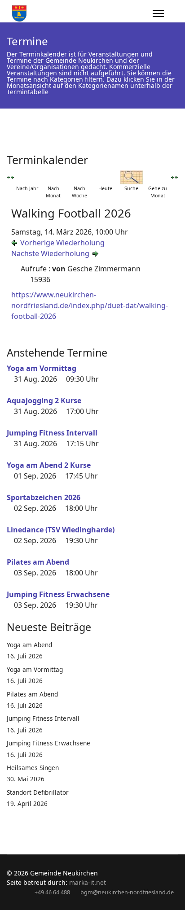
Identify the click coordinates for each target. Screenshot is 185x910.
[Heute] (105, 177)
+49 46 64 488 (52, 892)
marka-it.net (87, 882)
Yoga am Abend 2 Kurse (49, 465)
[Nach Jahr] (27, 177)
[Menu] (158, 13)
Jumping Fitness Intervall (52, 433)
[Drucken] (175, 156)
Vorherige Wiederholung (62, 243)
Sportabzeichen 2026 (43, 497)
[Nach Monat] (53, 177)
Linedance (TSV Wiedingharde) (61, 530)
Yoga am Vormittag (41, 368)
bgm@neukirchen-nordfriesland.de (127, 892)
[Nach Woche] (79, 177)
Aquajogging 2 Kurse (44, 400)
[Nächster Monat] (176, 177)
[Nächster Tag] (172, 177)
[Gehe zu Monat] (157, 177)
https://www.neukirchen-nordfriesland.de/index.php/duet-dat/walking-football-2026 (89, 305)
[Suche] (131, 177)
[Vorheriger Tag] (12, 177)
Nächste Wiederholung (50, 253)
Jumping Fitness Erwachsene (58, 594)
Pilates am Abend (38, 562)
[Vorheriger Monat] (8, 177)
